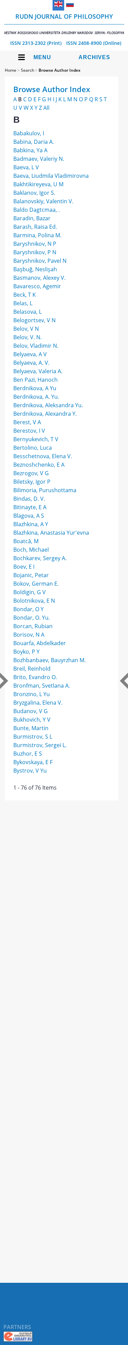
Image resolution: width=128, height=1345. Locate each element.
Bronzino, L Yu (31, 694)
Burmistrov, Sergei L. (40, 745)
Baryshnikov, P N (34, 252)
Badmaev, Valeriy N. (38, 158)
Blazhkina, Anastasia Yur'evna (51, 532)
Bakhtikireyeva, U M (38, 184)
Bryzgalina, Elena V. (37, 702)
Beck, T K (24, 294)
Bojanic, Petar (31, 575)
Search (27, 70)
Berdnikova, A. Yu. (36, 396)
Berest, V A (27, 422)
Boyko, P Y (26, 651)
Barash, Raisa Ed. (35, 226)
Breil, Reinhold (32, 668)
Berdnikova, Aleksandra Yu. (48, 405)
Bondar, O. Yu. (31, 617)
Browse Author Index (60, 70)
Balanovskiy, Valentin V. (43, 201)
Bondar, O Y (28, 609)
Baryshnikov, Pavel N (40, 260)
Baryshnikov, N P (34, 243)
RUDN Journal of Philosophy (64, 23)
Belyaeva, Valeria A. (37, 371)
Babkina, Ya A (30, 150)
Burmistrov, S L (32, 736)
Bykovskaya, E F (33, 762)
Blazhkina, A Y (30, 524)
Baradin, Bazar (32, 218)
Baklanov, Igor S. (34, 192)
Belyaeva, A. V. (31, 362)
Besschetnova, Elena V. (42, 456)
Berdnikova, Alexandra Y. (45, 413)
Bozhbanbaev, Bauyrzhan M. (49, 660)
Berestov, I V (29, 430)
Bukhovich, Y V (32, 719)
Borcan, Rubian (33, 626)
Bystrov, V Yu (30, 770)
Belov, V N (26, 328)
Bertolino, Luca (32, 447)
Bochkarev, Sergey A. (40, 558)
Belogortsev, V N (34, 320)
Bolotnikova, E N (34, 600)
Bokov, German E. (36, 583)
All (46, 107)
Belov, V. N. (27, 337)
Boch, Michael (31, 549)
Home (10, 70)
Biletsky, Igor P (32, 481)
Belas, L (22, 303)
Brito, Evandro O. (35, 677)
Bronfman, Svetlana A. (41, 685)
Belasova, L (27, 311)
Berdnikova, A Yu (34, 388)
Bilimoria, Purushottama (44, 490)
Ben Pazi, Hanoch (35, 379)
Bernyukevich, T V (35, 439)
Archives (94, 57)
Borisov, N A (28, 634)
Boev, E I (23, 566)
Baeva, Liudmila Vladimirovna (51, 175)
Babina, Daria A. (33, 141)
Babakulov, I (28, 133)
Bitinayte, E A (29, 507)
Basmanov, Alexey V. (39, 277)
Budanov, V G (30, 711)
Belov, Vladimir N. (35, 345)
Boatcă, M (26, 541)
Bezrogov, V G (31, 473)
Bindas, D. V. (29, 498)
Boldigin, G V (29, 592)
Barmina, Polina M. (37, 235)
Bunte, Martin (30, 728)
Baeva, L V (26, 167)
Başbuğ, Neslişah (35, 269)
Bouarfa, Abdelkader (39, 643)
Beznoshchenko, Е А (39, 464)
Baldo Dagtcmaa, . (36, 209)
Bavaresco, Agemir (37, 286)
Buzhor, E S (27, 753)
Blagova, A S (28, 515)
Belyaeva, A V (30, 354)
